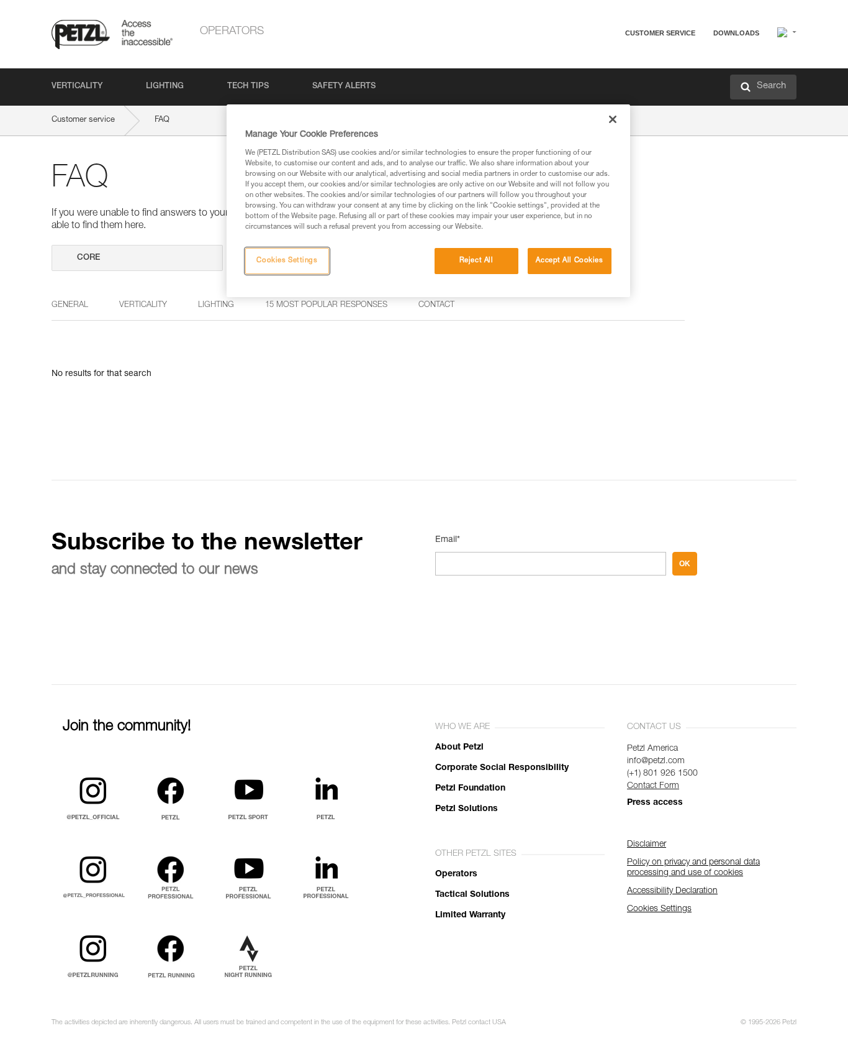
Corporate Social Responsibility (502, 768)
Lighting (165, 87)
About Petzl (459, 747)
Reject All (476, 260)
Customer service (660, 33)
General (70, 305)
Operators (232, 31)
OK (684, 563)
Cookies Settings (286, 260)
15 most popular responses (326, 305)
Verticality (77, 87)
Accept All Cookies (569, 260)
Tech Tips (248, 87)
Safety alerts (344, 87)
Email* (447, 540)
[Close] (612, 119)
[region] (428, 200)
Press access (655, 803)
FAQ (605, 63)
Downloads (736, 33)
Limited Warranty (470, 915)
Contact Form (653, 786)
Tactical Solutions (472, 895)
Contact (611, 80)
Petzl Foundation (470, 788)
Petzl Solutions (466, 809)
